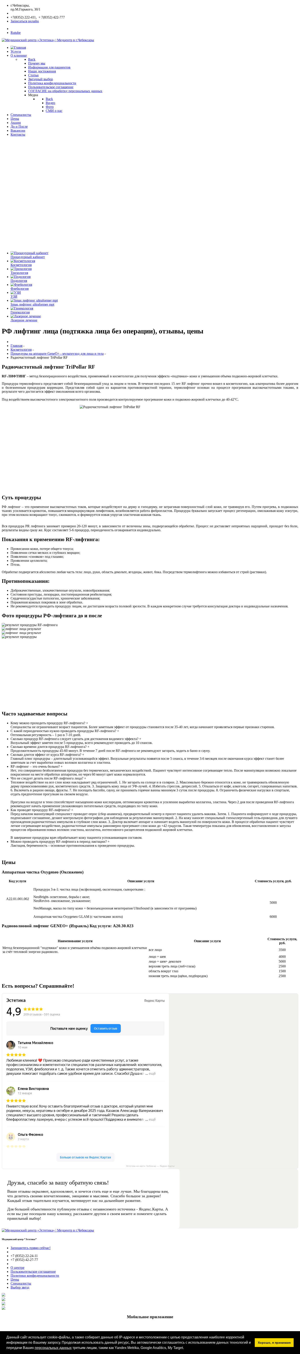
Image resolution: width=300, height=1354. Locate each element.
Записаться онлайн (25, 21)
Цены (15, 1279)
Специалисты (21, 1283)
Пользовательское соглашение (33, 1271)
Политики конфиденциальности (35, 1275)
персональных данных (53, 1348)
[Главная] (18, 47)
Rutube (16, 32)
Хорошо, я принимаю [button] (274, 1342)
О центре (17, 1267)
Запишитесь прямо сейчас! (31, 1248)
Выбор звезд (20, 1287)
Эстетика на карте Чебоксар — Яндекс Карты (150, 1166)
